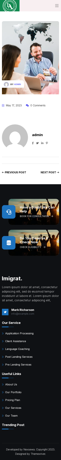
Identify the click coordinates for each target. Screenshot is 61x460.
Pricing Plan (12, 400)
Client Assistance (15, 341)
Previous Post (15, 172)
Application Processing (19, 333)
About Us (11, 384)
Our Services (13, 407)
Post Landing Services (19, 356)
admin (17, 84)
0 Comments (38, 105)
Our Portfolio (13, 392)
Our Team (11, 415)
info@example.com (22, 313)
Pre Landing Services (18, 364)
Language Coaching (17, 349)
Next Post (49, 172)
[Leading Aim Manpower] (10, 5)
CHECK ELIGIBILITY (31, 247)
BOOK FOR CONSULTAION (34, 216)
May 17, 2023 (13, 105)
